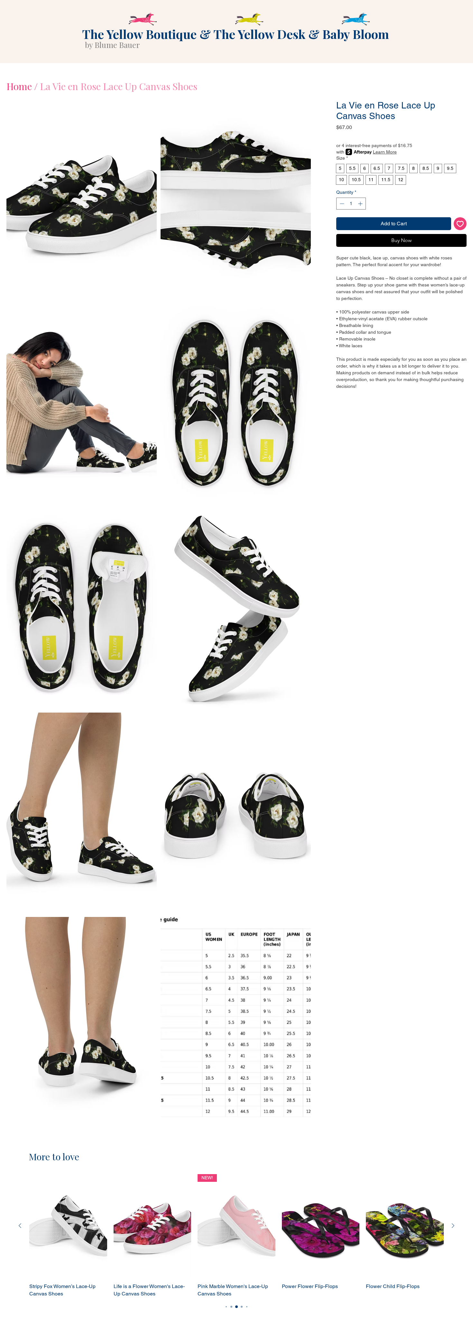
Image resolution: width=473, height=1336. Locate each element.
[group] (236, 1236)
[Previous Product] (20, 1225)
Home (19, 86)
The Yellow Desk (259, 34)
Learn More (385, 151)
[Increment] (361, 203)
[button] (81, 200)
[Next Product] (453, 1225)
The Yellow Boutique (139, 34)
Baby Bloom (355, 34)
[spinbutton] (351, 203)
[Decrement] (341, 203)
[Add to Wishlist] (460, 223)
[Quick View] (68, 1226)
